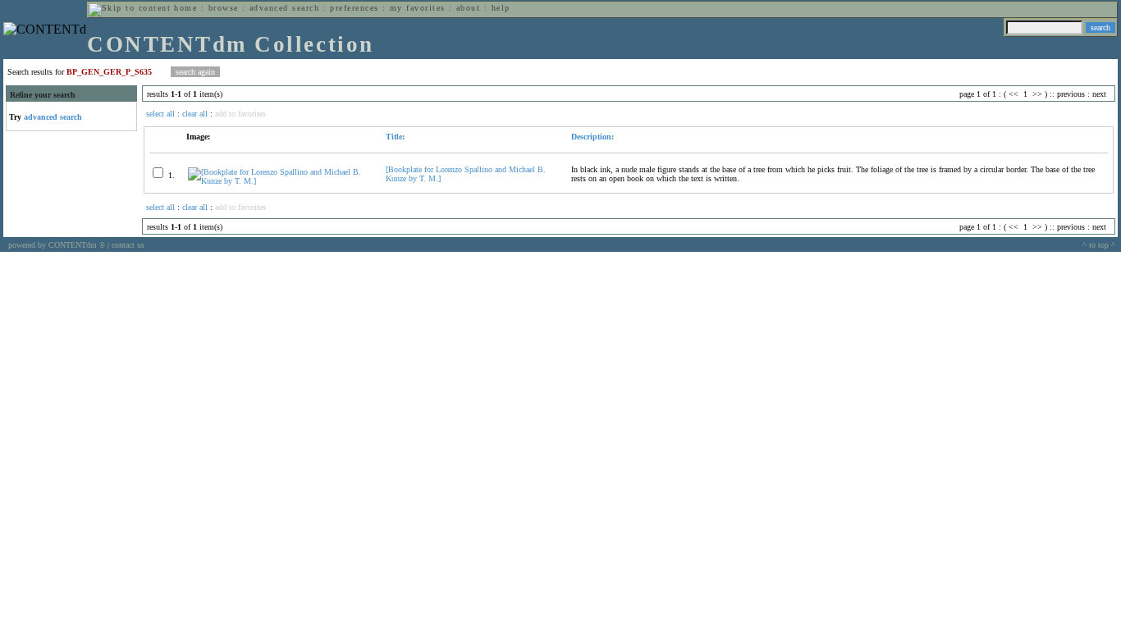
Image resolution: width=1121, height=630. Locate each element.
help (501, 7)
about (468, 7)
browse (223, 7)
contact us (128, 244)
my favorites (418, 7)
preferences (354, 7)
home (185, 7)
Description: (592, 136)
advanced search (284, 7)
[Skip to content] (130, 7)
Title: (395, 136)
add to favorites (240, 113)
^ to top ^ (1098, 244)
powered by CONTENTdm (56, 244)
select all (160, 113)
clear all (195, 113)
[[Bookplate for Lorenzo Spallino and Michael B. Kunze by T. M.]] (280, 180)
